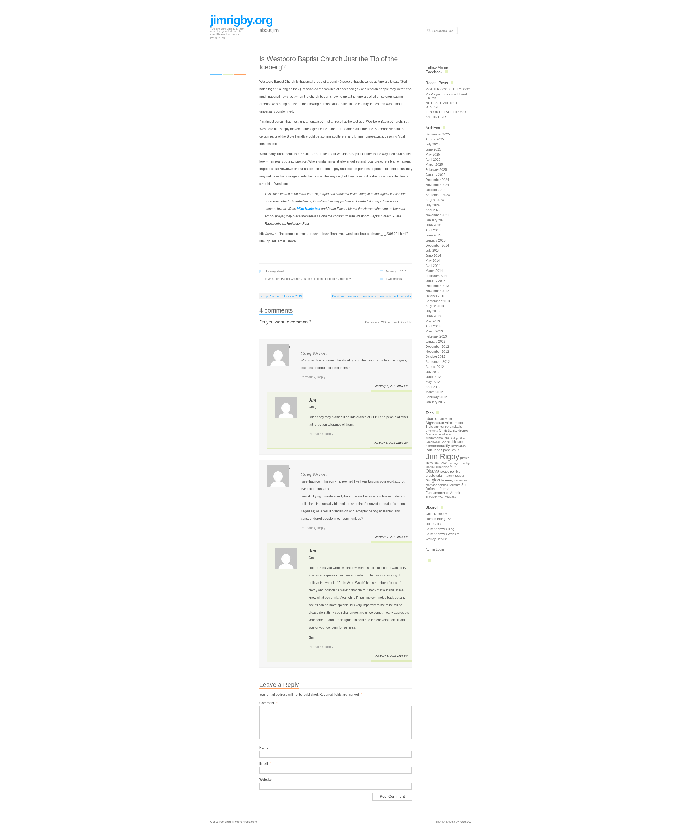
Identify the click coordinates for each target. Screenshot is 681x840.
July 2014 (433, 250)
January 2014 (436, 281)
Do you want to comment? (285, 322)
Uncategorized (274, 271)
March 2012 (434, 392)
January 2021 (436, 220)
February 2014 (436, 276)
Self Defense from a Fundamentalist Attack (446, 489)
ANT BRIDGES (436, 117)
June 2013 (433, 316)
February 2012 (436, 397)
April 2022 (433, 210)
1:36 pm (402, 655)
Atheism (451, 423)
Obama (432, 471)
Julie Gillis (433, 524)
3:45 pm (402, 386)
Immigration (458, 445)
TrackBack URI (402, 322)
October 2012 (435, 357)
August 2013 (435, 306)
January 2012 (436, 402)
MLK (453, 466)
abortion (432, 418)
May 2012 (433, 382)
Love (443, 463)
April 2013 (433, 326)
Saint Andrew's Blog (440, 529)
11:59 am (402, 442)
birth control (441, 426)
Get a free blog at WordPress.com (233, 821)
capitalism (457, 427)
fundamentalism (437, 438)
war (441, 496)
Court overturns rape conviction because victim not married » (371, 296)
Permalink (308, 377)
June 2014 (433, 255)
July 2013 (433, 311)
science (443, 484)
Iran (429, 450)
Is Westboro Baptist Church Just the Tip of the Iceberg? (301, 278)
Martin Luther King (437, 466)
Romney (447, 480)
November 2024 (437, 185)
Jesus (455, 450)
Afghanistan (435, 423)
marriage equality (459, 463)
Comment (268, 703)
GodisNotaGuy (436, 514)
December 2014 (437, 245)
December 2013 (437, 286)
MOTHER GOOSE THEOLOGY (448, 89)
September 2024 (438, 195)
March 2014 (434, 271)
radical (459, 475)
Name (265, 748)
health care (455, 442)
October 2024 (435, 190)
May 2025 (433, 154)
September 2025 (438, 134)
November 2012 (437, 352)
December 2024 (437, 180)
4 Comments (393, 278)
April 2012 (433, 387)
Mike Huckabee (308, 209)
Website (265, 779)
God (443, 441)
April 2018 (433, 230)
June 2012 (433, 377)
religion (433, 480)
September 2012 (438, 362)
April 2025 (433, 159)
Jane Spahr (441, 450)
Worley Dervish (437, 539)
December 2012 (437, 346)
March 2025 (434, 165)
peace (444, 471)
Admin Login (435, 549)
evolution (445, 434)
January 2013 (436, 341)
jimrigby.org (241, 20)
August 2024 (435, 200)
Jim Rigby (344, 278)
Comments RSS (375, 322)
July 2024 (433, 205)
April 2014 (433, 266)
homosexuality (438, 446)
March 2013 (434, 331)
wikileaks (450, 496)
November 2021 (437, 215)
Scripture (454, 484)
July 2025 (433, 144)
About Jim (269, 30)
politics (455, 471)
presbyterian (435, 475)
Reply (321, 377)
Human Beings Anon (440, 519)
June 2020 (433, 225)
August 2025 (435, 139)
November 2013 (437, 291)
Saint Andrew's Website (442, 534)
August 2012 (435, 367)
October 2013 (435, 296)
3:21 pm (402, 536)
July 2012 (433, 372)
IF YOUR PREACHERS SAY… (448, 112)
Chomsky (432, 430)
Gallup (454, 438)
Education (432, 434)
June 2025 (433, 149)
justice (465, 458)
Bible (429, 427)
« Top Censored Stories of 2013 (281, 296)
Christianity (448, 431)
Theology (432, 496)
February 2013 (436, 336)
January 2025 (436, 175)
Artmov (465, 821)
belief (462, 423)
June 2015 (433, 235)
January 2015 (436, 240)
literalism (432, 463)
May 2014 (433, 261)
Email (265, 764)
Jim (312, 400)
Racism (449, 475)
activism (446, 419)
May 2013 (433, 321)
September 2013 (438, 301)
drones (463, 431)
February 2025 (436, 170)
